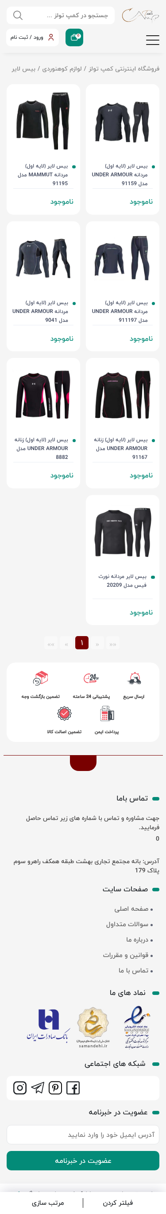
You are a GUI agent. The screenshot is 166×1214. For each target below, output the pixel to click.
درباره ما (137, 940)
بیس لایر (23, 68)
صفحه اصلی (131, 909)
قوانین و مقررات (125, 955)
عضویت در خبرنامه (83, 1160)
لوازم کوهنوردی (61, 68)
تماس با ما (133, 970)
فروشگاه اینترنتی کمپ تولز (124, 68)
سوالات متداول (127, 924)
